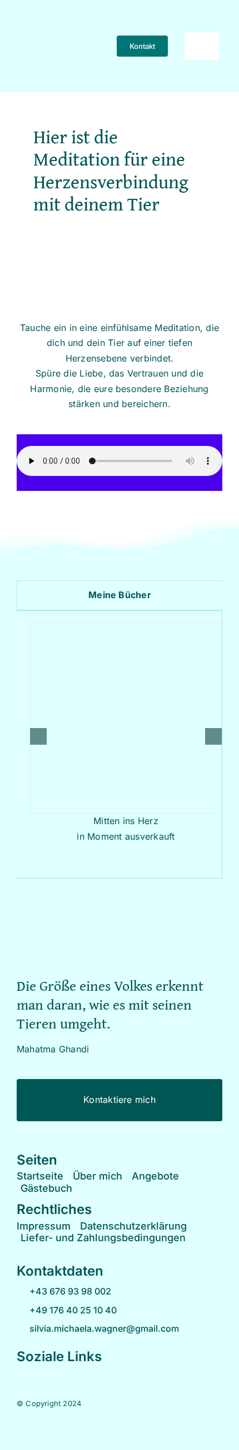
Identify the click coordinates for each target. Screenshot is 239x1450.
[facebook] (20, 1375)
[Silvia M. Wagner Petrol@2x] (119, 916)
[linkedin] (74, 1375)
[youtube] (55, 1375)
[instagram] (37, 1375)
